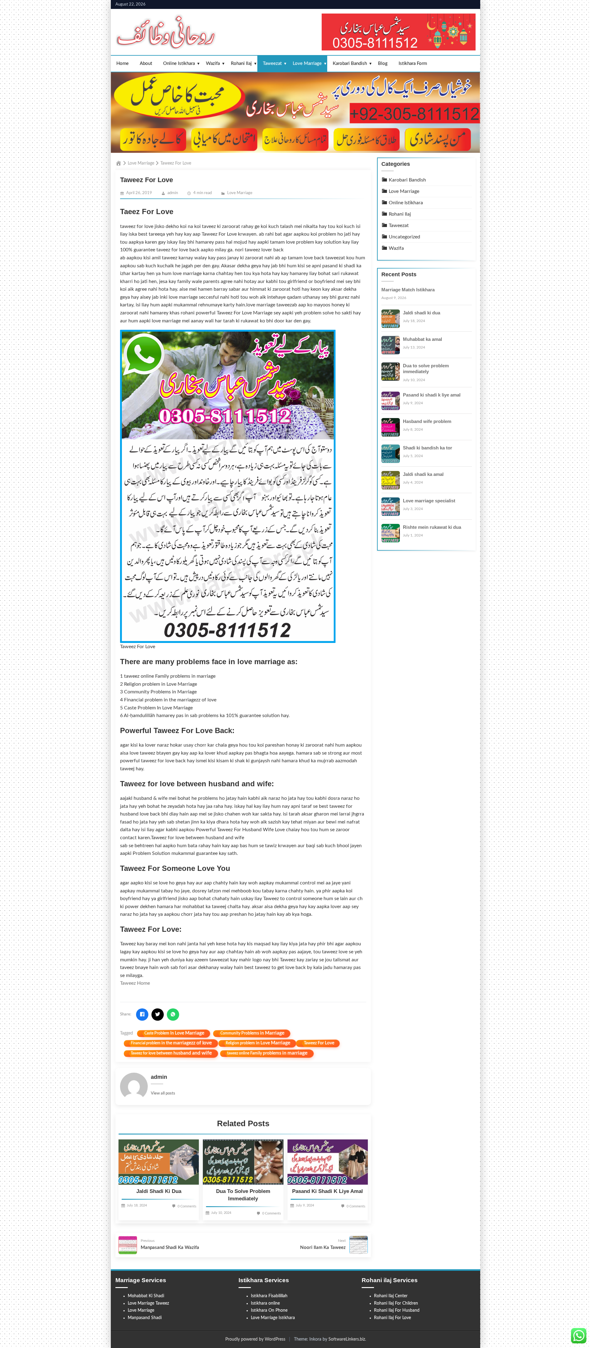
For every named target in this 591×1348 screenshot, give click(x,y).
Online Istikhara (179, 63)
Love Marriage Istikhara (273, 1318)
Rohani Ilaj (241, 63)
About (146, 63)
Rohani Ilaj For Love (392, 1318)
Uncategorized (404, 236)
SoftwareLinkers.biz (346, 1339)
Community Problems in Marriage (252, 1033)
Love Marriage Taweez (148, 1303)
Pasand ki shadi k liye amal (327, 1191)
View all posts (163, 1093)
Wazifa (213, 63)
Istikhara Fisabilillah (269, 1296)
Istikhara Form (413, 63)
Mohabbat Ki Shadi (146, 1296)
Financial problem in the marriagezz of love (171, 1043)
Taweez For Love (319, 1043)
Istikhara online (265, 1303)
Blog (383, 63)
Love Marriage (307, 63)
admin (172, 193)
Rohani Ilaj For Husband (397, 1310)
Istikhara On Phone (269, 1310)
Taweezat (272, 63)
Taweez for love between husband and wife (171, 1053)
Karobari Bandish (350, 63)
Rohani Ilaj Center (391, 1296)
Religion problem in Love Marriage (258, 1043)
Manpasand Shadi (145, 1318)
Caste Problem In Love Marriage (174, 1033)
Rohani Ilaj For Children (396, 1303)
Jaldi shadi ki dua (158, 1191)
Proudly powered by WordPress (255, 1339)
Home (122, 63)
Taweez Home (135, 983)
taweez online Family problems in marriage (267, 1053)
